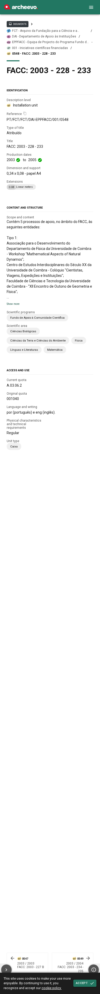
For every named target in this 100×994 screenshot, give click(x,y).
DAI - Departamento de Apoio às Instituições (44, 36)
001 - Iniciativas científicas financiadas (40, 48)
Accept (82, 983)
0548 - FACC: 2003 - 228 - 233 (34, 53)
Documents (17, 23)
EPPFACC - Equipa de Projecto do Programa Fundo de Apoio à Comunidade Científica (50, 42)
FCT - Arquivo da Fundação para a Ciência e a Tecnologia (44, 31)
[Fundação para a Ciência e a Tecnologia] (21, 8)
